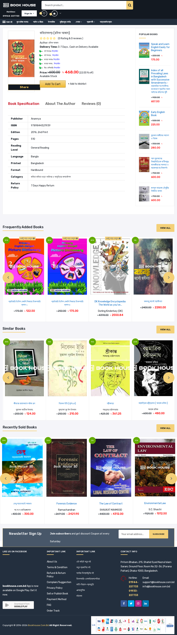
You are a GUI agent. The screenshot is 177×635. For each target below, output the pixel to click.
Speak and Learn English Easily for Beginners (160, 47)
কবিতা (33, 176)
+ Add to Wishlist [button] (77, 83)
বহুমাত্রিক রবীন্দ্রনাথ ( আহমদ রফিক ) (153, 403)
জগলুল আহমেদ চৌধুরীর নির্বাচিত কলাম (160, 189)
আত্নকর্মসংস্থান (106, 22)
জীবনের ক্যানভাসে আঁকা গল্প (24, 403)
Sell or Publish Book (57, 593)
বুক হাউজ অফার (22, 22)
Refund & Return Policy (56, 575)
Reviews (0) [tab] (91, 104)
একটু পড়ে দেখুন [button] (26, 238)
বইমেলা (79, 595)
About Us (52, 561)
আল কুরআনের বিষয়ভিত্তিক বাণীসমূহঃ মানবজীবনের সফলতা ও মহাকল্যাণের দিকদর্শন (160, 163)
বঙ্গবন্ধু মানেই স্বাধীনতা (153, 301)
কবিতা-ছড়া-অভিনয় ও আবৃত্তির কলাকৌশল (53, 176)
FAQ (49, 605)
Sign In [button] (28, 13)
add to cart (52, 84)
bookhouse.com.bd (38, 625)
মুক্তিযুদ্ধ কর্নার (65, 22)
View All (165, 228)
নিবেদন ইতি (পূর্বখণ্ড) (67, 403)
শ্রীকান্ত (110, 403)
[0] (56, 13)
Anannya (36, 118)
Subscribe (159, 534)
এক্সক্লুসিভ (80, 590)
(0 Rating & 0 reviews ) (70, 38)
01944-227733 (11, 16)
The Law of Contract (111, 503)
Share (24, 87)
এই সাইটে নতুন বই (83, 561)
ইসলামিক (51, 22)
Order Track (53, 610)
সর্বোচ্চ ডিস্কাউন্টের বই (85, 573)
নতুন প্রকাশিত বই (83, 567)
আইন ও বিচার (38, 22)
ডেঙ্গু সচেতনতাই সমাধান (22, 503)
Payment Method (56, 599)
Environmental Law (155, 503)
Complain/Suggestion (59, 582)
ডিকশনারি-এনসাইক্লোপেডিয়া (88, 578)
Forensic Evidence (67, 503)
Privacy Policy (55, 587)
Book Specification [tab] (23, 104)
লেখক (78, 22)
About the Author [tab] (60, 104)
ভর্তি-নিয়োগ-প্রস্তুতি (85, 584)
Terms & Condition (57, 567)
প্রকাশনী (90, 22)
